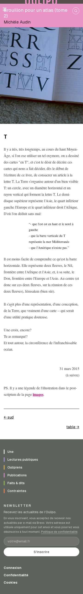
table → (72, 427)
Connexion (12, 568)
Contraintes (16, 491)
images (38, 394)
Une (10, 452)
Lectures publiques (22, 459)
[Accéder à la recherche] (75, 10)
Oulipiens (14, 467)
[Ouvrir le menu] (4, 9)
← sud (9, 417)
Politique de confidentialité (59, 531)
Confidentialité (16, 575)
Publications (17, 475)
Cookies (10, 582)
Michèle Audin (17, 22)
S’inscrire (41, 552)
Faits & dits (16, 483)
